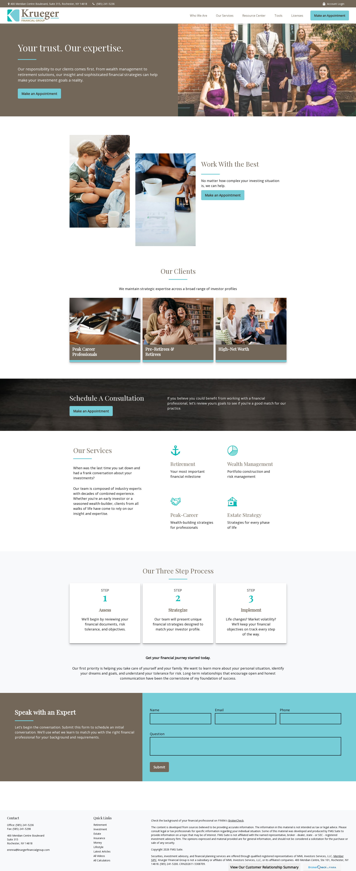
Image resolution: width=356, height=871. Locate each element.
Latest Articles (102, 851)
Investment (100, 829)
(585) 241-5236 (105, 4)
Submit (159, 767)
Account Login (335, 4)
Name (154, 710)
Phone (285, 710)
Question (157, 734)
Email (219, 710)
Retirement (100, 825)
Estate (97, 833)
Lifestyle (98, 847)
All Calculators (101, 860)
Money (97, 842)
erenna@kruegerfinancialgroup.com (28, 850)
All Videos (99, 856)
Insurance (99, 838)
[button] (198, 15)
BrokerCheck (236, 820)
